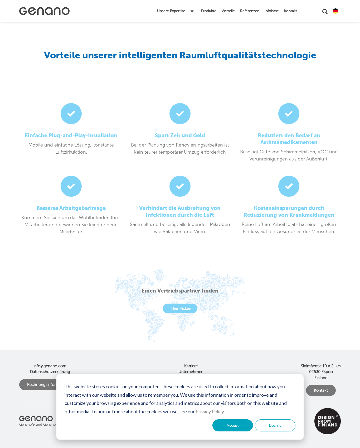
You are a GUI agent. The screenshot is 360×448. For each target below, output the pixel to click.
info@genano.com (49, 366)
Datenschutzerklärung (50, 371)
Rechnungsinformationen (50, 384)
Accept (233, 425)
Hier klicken (181, 308)
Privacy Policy (210, 411)
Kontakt (321, 390)
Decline (275, 425)
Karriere (191, 366)
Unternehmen (190, 371)
